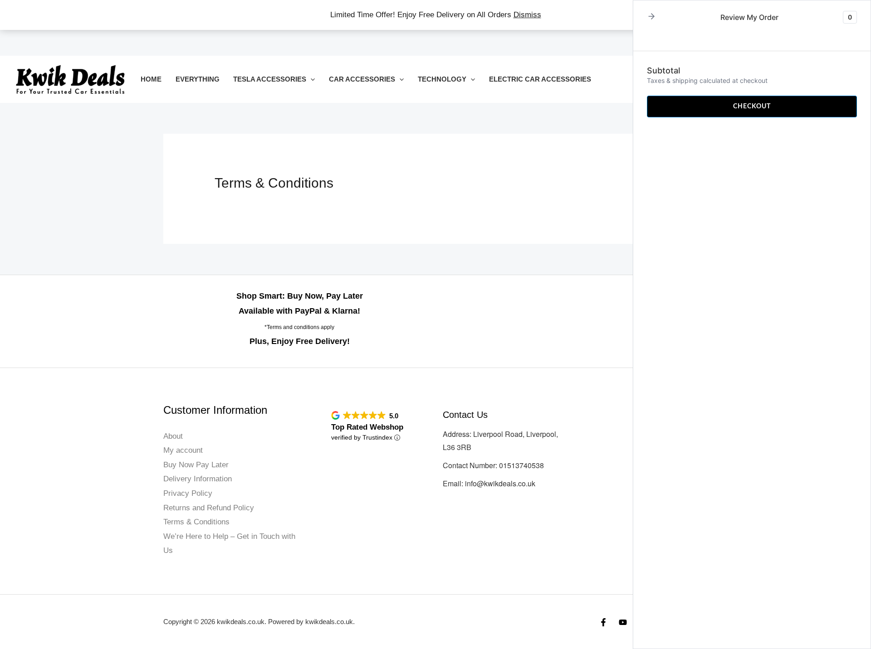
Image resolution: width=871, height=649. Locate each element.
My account (183, 450)
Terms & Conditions (196, 522)
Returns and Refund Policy (208, 508)
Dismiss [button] (527, 14)
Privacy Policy (187, 493)
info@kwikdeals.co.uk (500, 483)
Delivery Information (197, 479)
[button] (310, 79)
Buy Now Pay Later (196, 464)
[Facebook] (603, 622)
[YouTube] (623, 622)
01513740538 (521, 465)
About (173, 436)
